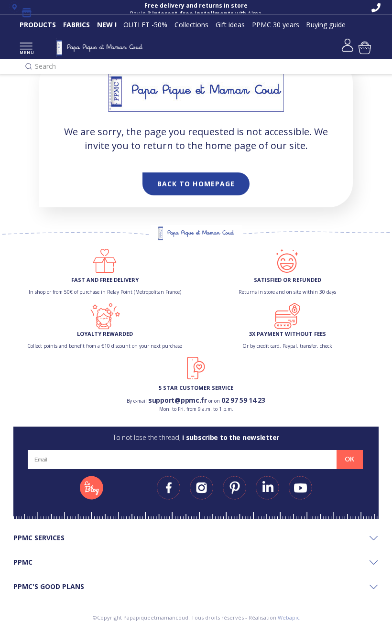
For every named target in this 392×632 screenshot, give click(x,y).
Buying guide (326, 24)
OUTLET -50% (145, 24)
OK (349, 459)
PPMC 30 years (275, 24)
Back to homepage (196, 183)
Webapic (289, 617)
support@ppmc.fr (177, 400)
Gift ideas (230, 24)
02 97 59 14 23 (243, 400)
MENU (26, 52)
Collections (191, 24)
